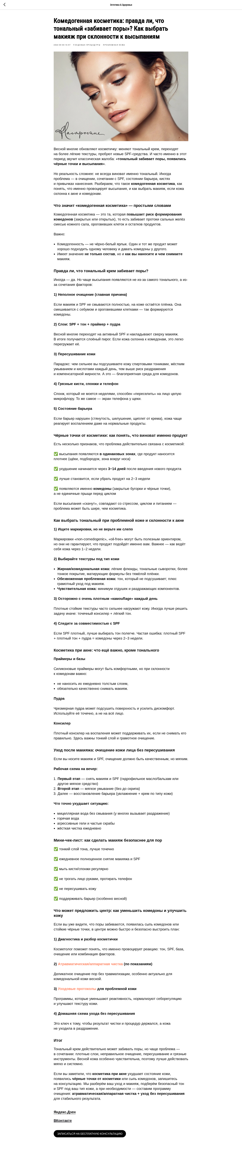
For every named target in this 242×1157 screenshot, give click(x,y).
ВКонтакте (63, 1120)
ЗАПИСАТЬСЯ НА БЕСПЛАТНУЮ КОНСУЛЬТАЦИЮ (89, 1133)
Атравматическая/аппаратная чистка (90, 964)
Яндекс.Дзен (65, 1112)
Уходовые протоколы (77, 989)
